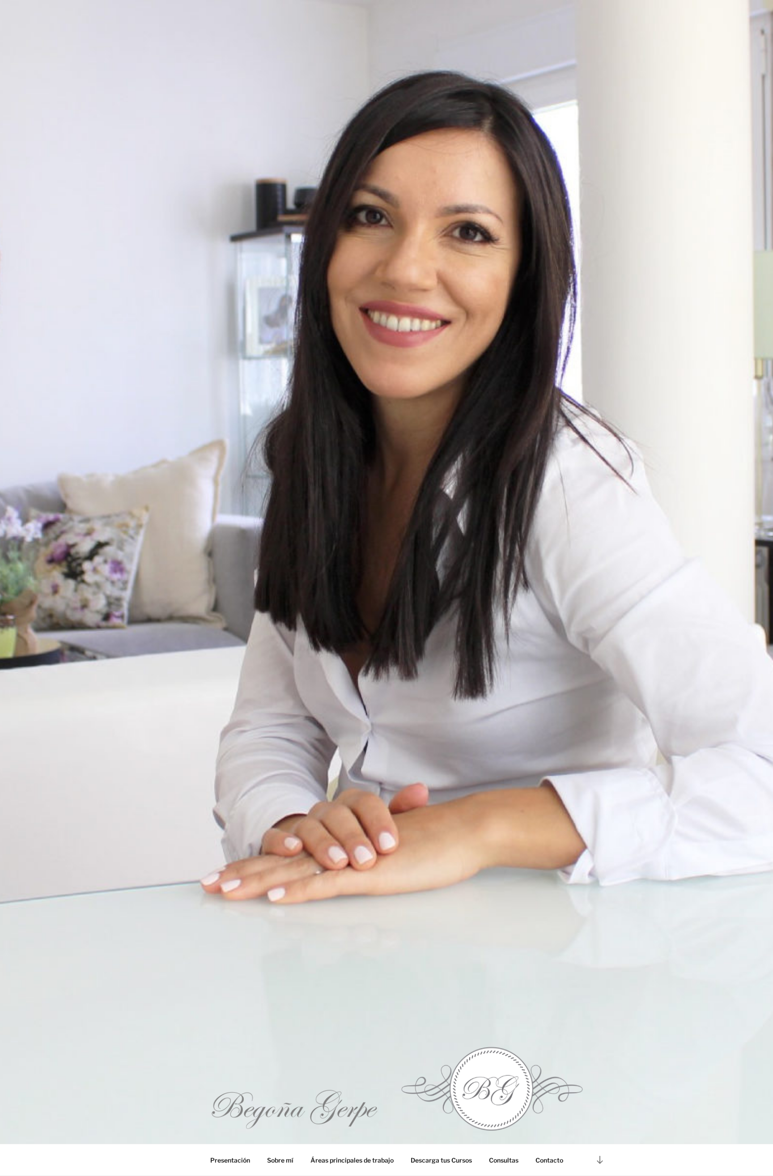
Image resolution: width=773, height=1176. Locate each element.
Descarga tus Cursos (441, 1160)
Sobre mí (280, 1160)
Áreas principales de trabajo (352, 1160)
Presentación (230, 1160)
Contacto (549, 1160)
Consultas (503, 1160)
